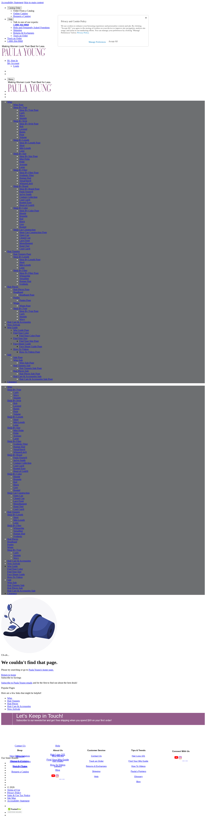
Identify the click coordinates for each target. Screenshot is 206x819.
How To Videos (57, 765)
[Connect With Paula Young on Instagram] (180, 760)
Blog (57, 770)
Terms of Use (13, 790)
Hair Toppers (13, 701)
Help (10, 19)
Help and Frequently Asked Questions (31, 27)
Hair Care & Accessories (19, 706)
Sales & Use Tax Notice (18, 795)
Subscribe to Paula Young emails (16, 682)
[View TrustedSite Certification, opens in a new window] (14, 812)
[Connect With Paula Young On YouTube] (176, 760)
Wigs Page (18, 104)
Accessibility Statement (12, 2)
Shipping (17, 30)
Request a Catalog (22, 16)
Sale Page (18, 357)
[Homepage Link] (23, 55)
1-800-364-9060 (21, 25)
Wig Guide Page (21, 330)
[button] (113, 41)
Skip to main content (34, 2)
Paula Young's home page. (41, 670)
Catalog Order (14, 8)
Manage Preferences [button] (97, 42)
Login (16, 66)
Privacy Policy (14, 792)
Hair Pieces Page (21, 289)
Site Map (11, 798)
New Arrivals (13, 709)
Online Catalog (20, 13)
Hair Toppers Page (22, 254)
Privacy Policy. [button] (83, 33)
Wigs (9, 698)
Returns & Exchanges (23, 33)
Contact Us (20, 745)
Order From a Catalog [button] (23, 11)
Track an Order (20, 35)
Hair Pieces (12, 703)
